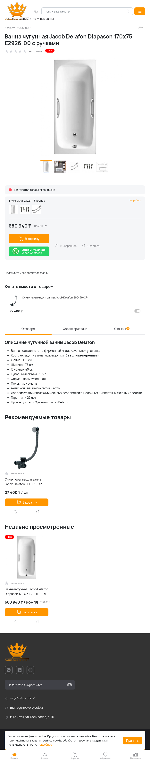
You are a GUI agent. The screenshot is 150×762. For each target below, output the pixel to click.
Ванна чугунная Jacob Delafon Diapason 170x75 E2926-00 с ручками (26, 591)
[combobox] (87, 11)
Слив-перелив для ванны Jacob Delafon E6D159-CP (23, 481)
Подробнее (135, 200)
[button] (139, 11)
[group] (75, 107)
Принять (132, 740)
